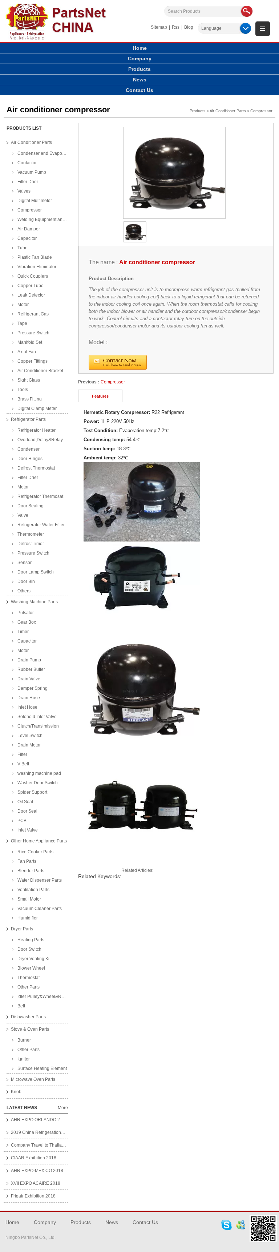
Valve (22, 515)
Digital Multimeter (34, 200)
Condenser (28, 449)
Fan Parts (26, 861)
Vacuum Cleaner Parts (39, 908)
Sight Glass (28, 380)
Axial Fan (26, 351)
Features (100, 396)
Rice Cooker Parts (35, 851)
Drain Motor (29, 745)
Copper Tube (30, 285)
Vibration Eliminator (36, 266)
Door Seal (27, 811)
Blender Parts (30, 870)
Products (139, 69)
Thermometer (30, 534)
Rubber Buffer (31, 669)
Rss (175, 27)
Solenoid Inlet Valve (37, 716)
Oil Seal (25, 801)
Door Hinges (30, 458)
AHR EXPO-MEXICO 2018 (37, 1170)
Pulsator (25, 612)
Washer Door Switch (37, 782)
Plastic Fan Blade (34, 257)
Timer (23, 631)
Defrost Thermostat (36, 468)
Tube (22, 247)
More (63, 1107)
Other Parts (28, 987)
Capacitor (27, 238)
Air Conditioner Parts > (229, 111)
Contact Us (139, 90)
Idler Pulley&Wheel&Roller (42, 996)
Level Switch (30, 735)
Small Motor (29, 899)
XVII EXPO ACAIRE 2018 (35, 1183)
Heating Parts (30, 939)
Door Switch (29, 949)
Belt (21, 1006)
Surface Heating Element (42, 1068)
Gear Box (26, 622)
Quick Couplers (32, 276)
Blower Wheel (31, 968)
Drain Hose (28, 697)
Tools (22, 389)
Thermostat (28, 977)
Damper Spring (32, 688)
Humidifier (27, 918)
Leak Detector (31, 295)
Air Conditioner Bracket (40, 370)
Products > (199, 111)
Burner (24, 1040)
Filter (22, 754)
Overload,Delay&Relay (40, 439)
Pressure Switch (33, 332)
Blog (188, 27)
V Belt (23, 763)
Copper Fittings (32, 361)
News (139, 79)
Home (140, 48)
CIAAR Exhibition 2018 (33, 1157)
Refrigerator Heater (36, 430)
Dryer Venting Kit (33, 958)
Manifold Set (29, 342)
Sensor (24, 562)
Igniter (23, 1059)
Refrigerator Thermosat (40, 496)
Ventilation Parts (33, 889)
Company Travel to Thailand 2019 (44, 1145)
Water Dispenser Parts (39, 880)
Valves (24, 191)
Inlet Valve (27, 830)
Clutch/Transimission (38, 726)
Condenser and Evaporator (42, 153)
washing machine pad (39, 773)
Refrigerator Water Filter (41, 524)
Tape (22, 323)
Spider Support (32, 792)
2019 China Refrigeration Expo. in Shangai (53, 1132)
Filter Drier (27, 181)
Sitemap (159, 27)
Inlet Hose (27, 707)
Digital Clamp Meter (37, 408)
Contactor (27, 162)
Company (139, 58)
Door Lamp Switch (35, 572)
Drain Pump (29, 660)
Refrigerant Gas (33, 314)
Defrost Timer (30, 543)
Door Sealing (30, 505)
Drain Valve (28, 678)
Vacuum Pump (31, 172)
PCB (22, 820)
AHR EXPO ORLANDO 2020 (39, 1119)
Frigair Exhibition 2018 (33, 1196)
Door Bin (26, 581)
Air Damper (28, 229)
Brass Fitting (29, 399)
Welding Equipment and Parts (42, 219)
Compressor (261, 111)
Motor (23, 304)
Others (24, 590)
